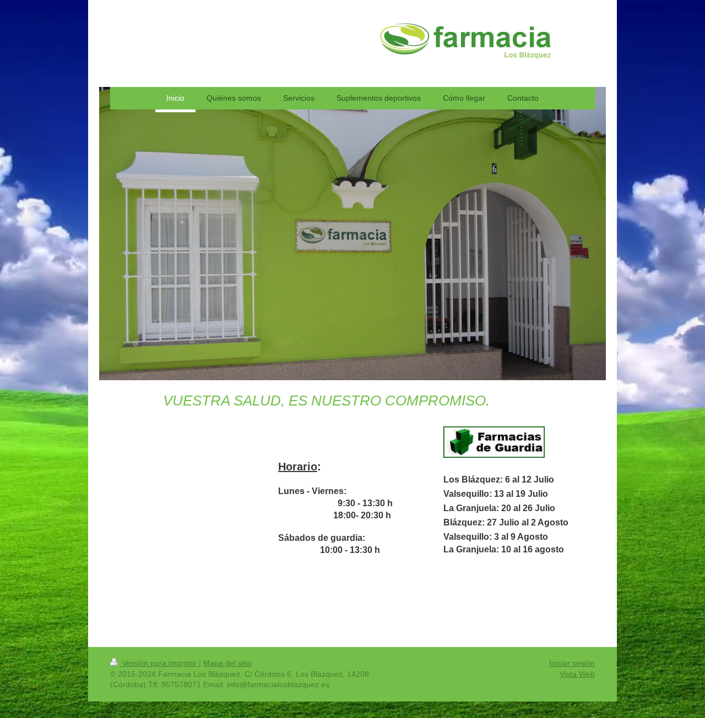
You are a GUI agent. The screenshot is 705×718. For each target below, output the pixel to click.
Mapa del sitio (227, 663)
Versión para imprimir (159, 663)
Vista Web (577, 674)
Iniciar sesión (572, 663)
